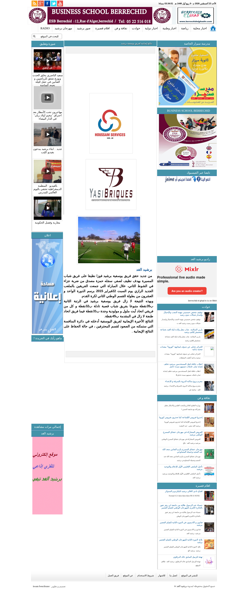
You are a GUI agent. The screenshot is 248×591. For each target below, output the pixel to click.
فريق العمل (113, 575)
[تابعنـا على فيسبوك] (47, 3)
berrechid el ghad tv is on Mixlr (202, 300)
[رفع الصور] (110, 154)
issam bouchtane (41, 586)
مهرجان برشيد (63, 28)
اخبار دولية (151, 28)
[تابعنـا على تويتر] (54, 3)
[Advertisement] (32, 398)
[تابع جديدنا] (34, 3)
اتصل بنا (173, 575)
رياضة (184, 28)
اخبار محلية (200, 28)
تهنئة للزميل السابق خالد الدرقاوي (187, 557)
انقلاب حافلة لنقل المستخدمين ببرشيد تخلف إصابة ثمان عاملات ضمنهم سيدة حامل (183, 365)
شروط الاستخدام (145, 575)
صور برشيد (83, 28)
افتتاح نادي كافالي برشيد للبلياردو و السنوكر (183, 491)
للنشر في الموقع (189, 575)
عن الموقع (128, 575)
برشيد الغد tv (180, 586)
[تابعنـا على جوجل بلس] (41, 3)
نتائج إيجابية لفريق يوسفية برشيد (136, 43)
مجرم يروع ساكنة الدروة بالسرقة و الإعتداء (183, 381)
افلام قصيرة (102, 28)
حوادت (136, 28)
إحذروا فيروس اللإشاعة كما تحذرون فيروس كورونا (180, 417)
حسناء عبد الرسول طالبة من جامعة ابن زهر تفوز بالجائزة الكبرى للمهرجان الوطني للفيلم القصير (181, 506)
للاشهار (161, 575)
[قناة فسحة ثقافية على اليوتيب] (60, 3)
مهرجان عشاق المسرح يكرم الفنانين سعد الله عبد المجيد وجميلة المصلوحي (182, 450)
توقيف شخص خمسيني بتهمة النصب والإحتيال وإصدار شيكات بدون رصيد (183, 313)
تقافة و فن (121, 28)
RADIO (45, 28)
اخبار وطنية (169, 28)
